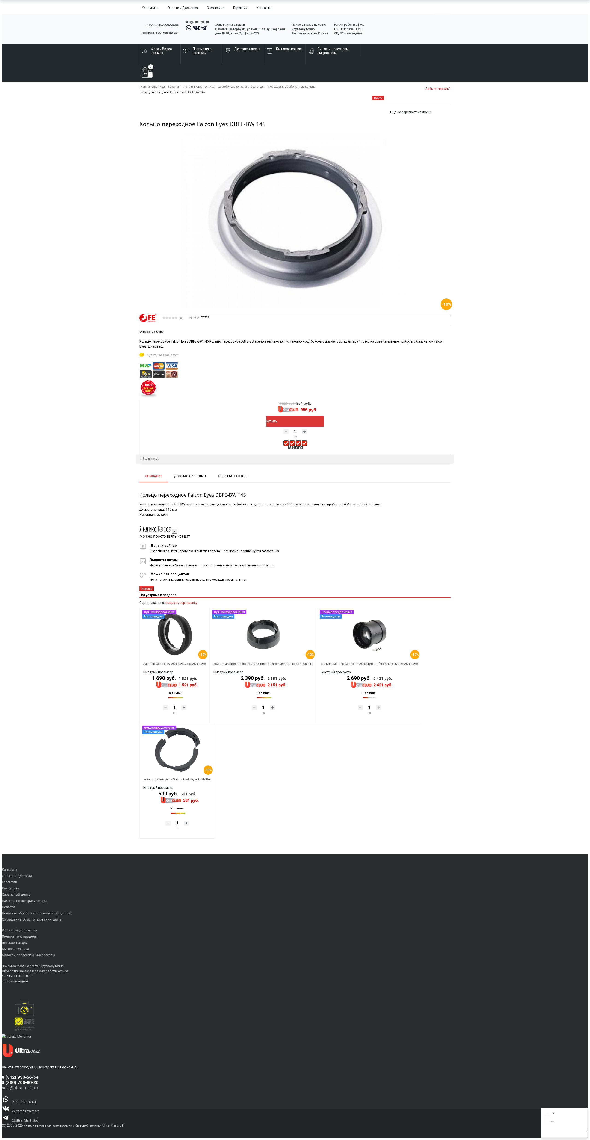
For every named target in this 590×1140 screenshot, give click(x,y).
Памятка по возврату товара (24, 900)
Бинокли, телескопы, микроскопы (28, 955)
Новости (8, 907)
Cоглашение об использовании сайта (32, 919)
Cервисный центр (16, 894)
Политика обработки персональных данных (37, 913)
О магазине (215, 8)
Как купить (150, 8)
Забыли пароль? (438, 89)
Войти (548, 1132)
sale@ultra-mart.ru (197, 22)
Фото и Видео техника (19, 930)
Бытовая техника (15, 949)
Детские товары (14, 942)
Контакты (264, 8)
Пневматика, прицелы (19, 936)
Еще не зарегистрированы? (411, 112)
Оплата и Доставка (183, 8)
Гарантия (240, 8)
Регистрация (562, 1132)
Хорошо (146, 589)
